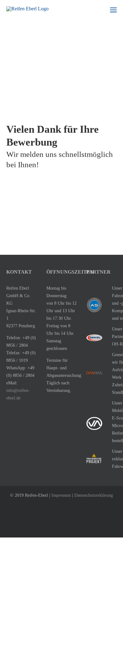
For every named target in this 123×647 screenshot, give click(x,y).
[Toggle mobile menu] (113, 9)
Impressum (61, 495)
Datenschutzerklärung (93, 495)
